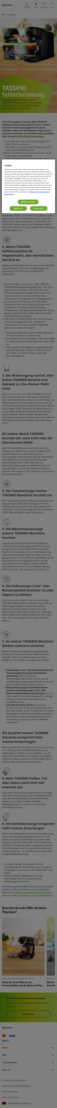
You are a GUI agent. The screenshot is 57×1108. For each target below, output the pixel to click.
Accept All (38, 208)
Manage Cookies (28, 202)
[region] (28, 186)
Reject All (18, 208)
